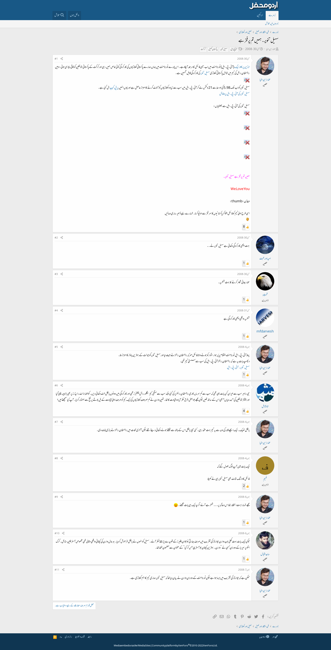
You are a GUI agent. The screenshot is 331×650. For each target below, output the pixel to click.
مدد (61, 637)
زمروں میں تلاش (272, 23)
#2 (56, 238)
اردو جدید (262, 637)
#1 (56, 59)
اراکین (260, 15)
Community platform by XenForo (184, 646)
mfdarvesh (265, 332)
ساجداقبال (265, 554)
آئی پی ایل (233, 49)
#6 (56, 385)
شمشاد (265, 295)
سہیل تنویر (224, 49)
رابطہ (90, 637)
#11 (57, 570)
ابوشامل (265, 407)
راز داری (68, 637)
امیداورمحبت (265, 259)
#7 (56, 422)
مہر (273, 637)
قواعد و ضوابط (79, 637)
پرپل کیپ (114, 88)
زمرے (272, 15)
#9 (56, 497)
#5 (56, 347)
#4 (56, 311)
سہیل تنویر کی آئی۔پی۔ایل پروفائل (234, 94)
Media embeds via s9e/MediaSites (132, 646)
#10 (57, 533)
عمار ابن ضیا (271, 49)
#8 (56, 458)
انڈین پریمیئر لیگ (242, 67)
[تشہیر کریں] (61, 59)
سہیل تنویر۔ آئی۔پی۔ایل (238, 368)
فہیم (265, 479)
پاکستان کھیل (212, 49)
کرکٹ (203, 49)
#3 (56, 274)
